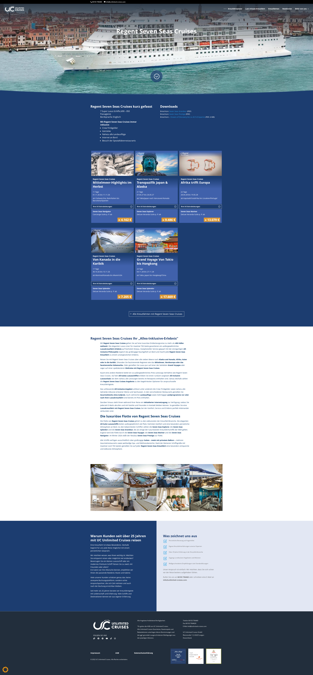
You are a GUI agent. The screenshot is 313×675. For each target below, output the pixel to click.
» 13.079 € (212, 220)
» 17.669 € (168, 297)
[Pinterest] (102, 638)
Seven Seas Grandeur (178, 111)
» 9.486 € (168, 220)
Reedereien (287, 9)
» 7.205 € (124, 297)
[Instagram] (115, 638)
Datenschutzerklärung (143, 653)
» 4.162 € (124, 220)
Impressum (95, 653)
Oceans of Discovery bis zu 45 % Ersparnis (187, 117)
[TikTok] (111, 638)
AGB (117, 653)
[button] (5, 669)
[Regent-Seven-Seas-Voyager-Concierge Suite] (139, 510)
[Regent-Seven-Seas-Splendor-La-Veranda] (206, 487)
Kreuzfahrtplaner (235, 9)
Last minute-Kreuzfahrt (255, 9)
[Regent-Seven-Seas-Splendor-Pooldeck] (139, 487)
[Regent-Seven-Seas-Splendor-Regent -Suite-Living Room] (106, 510)
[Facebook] (98, 638)
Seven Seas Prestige (177, 114)
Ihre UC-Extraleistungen (102, 206)
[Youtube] (107, 638)
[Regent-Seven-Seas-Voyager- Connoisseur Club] (206, 510)
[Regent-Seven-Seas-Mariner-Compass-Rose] (173, 487)
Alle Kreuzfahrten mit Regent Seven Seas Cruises (157, 313)
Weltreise (129, 368)
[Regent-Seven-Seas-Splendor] (106, 487)
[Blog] (94, 638)
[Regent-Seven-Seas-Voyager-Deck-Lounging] (173, 510)
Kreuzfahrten (273, 9)
